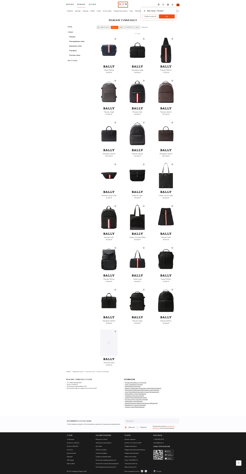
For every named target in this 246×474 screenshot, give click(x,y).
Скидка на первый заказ (103, 456)
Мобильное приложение (103, 443)
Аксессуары (107, 11)
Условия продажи (101, 453)
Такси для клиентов (131, 463)
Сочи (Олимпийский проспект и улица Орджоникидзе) (142, 392)
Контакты (70, 449)
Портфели (73, 50)
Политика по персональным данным (107, 463)
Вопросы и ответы (101, 439)
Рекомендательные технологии (106, 467)
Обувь (92, 11)
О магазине (70, 439)
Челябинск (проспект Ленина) (134, 395)
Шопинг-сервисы (130, 439)
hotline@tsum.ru (158, 443)
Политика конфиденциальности (106, 460)
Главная (68, 371)
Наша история (71, 453)
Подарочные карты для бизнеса (135, 449)
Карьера (69, 456)
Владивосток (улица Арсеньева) (135, 405)
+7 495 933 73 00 (158, 439)
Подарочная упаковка (132, 453)
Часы (131, 11)
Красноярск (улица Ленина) (134, 401)
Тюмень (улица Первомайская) (135, 407)
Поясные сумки (74, 55)
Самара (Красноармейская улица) (136, 397)
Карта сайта (71, 463)
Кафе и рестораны (130, 456)
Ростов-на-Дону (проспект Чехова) (136, 399)
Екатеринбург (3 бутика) (132, 386)
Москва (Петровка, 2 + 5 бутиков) (135, 382)
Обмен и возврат (101, 449)
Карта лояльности (130, 467)
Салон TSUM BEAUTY (131, 460)
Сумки (99, 11)
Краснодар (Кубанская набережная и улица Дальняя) (142, 390)
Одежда (85, 11)
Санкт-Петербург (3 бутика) (134, 384)
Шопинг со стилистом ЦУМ (133, 443)
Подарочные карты (120, 11)
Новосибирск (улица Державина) (135, 394)
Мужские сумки (90, 371)
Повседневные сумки (76, 41)
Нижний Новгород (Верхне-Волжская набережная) (141, 403)
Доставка (99, 446)
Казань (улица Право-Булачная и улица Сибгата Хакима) (143, 388)
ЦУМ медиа (70, 460)
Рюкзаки (72, 37)
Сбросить (145, 27)
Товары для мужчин (78, 371)
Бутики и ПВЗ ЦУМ (72, 446)
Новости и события (73, 443)
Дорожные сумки (75, 46)
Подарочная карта (131, 446)
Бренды (78, 11)
